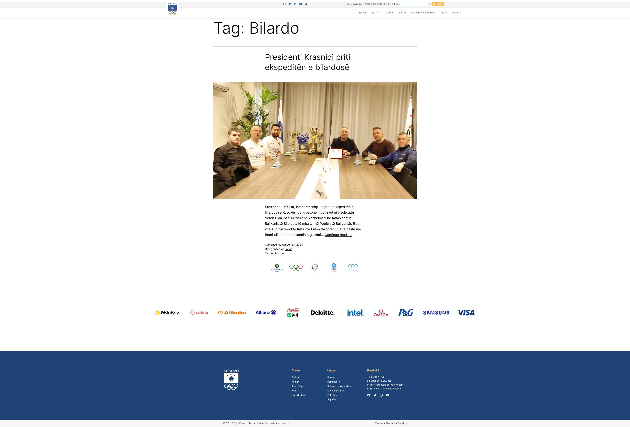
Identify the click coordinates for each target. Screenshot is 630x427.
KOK (374, 12)
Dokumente (333, 381)
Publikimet (333, 395)
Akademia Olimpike (422, 12)
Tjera (455, 12)
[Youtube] (300, 4)
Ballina (363, 12)
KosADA (296, 381)
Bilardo (279, 253)
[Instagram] (295, 4)
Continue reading (338, 235)
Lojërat (402, 12)
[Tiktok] (306, 4)
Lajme (389, 12)
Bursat (331, 377)
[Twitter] (290, 4)
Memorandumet (336, 390)
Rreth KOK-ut (299, 395)
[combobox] (411, 4)
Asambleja (297, 386)
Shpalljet (332, 399)
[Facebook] (284, 4)
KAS (444, 12)
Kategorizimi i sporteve (339, 386)
